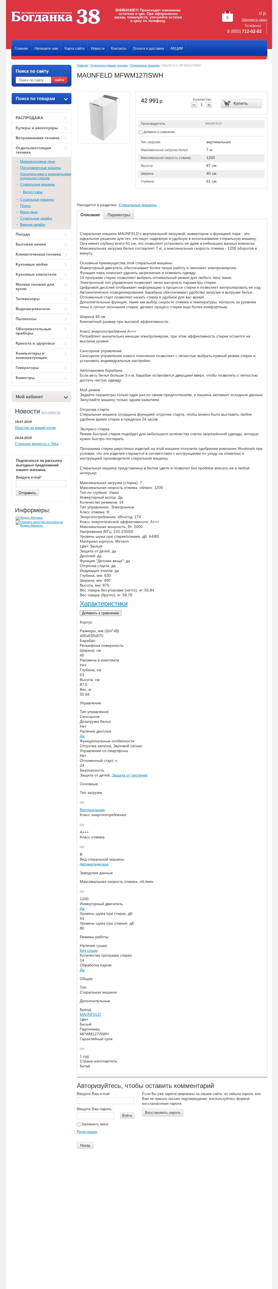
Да (82, 736)
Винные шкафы (32, 224)
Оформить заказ (254, 20)
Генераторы (27, 367)
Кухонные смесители (36, 274)
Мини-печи (28, 212)
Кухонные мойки (32, 264)
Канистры (25, 377)
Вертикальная (92, 810)
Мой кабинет (29, 396)
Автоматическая (94, 864)
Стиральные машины (37, 184)
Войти (127, 1115)
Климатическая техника (38, 254)
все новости (51, 412)
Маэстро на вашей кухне (35, 428)
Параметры (119, 214)
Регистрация (87, 1132)
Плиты (25, 206)
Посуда (23, 234)
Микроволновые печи (37, 162)
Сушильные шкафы (36, 218)
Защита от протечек (129, 775)
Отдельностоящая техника (33, 150)
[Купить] (241, 103)
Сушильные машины (37, 200)
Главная (82, 65)
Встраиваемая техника (37, 138)
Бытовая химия (31, 244)
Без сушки (89, 950)
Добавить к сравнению (159, 131)
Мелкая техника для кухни (35, 286)
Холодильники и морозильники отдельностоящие (45, 176)
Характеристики (104, 603)
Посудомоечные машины (40, 168)
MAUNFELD (213, 123)
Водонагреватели (33, 309)
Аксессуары (33, 192)
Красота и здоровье (35, 343)
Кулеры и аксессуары (37, 128)
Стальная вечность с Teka (36, 444)
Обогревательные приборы (33, 331)
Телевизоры (28, 299)
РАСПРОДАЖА (29, 118)
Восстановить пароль (163, 1112)
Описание (90, 214)
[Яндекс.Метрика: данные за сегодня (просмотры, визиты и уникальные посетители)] (29, 518)
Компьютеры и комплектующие (31, 355)
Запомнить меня (94, 1124)
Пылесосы (26, 319)
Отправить (27, 493)
